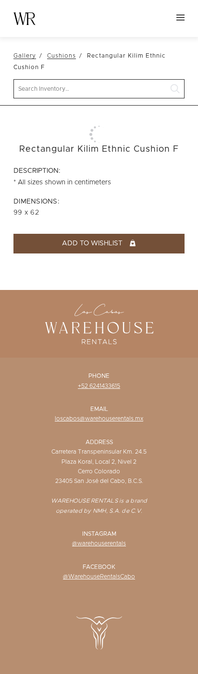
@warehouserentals (99, 543)
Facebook (99, 567)
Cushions (61, 56)
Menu (180, 17)
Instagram (99, 534)
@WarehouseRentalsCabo (99, 576)
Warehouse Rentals (24, 18)
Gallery (24, 56)
